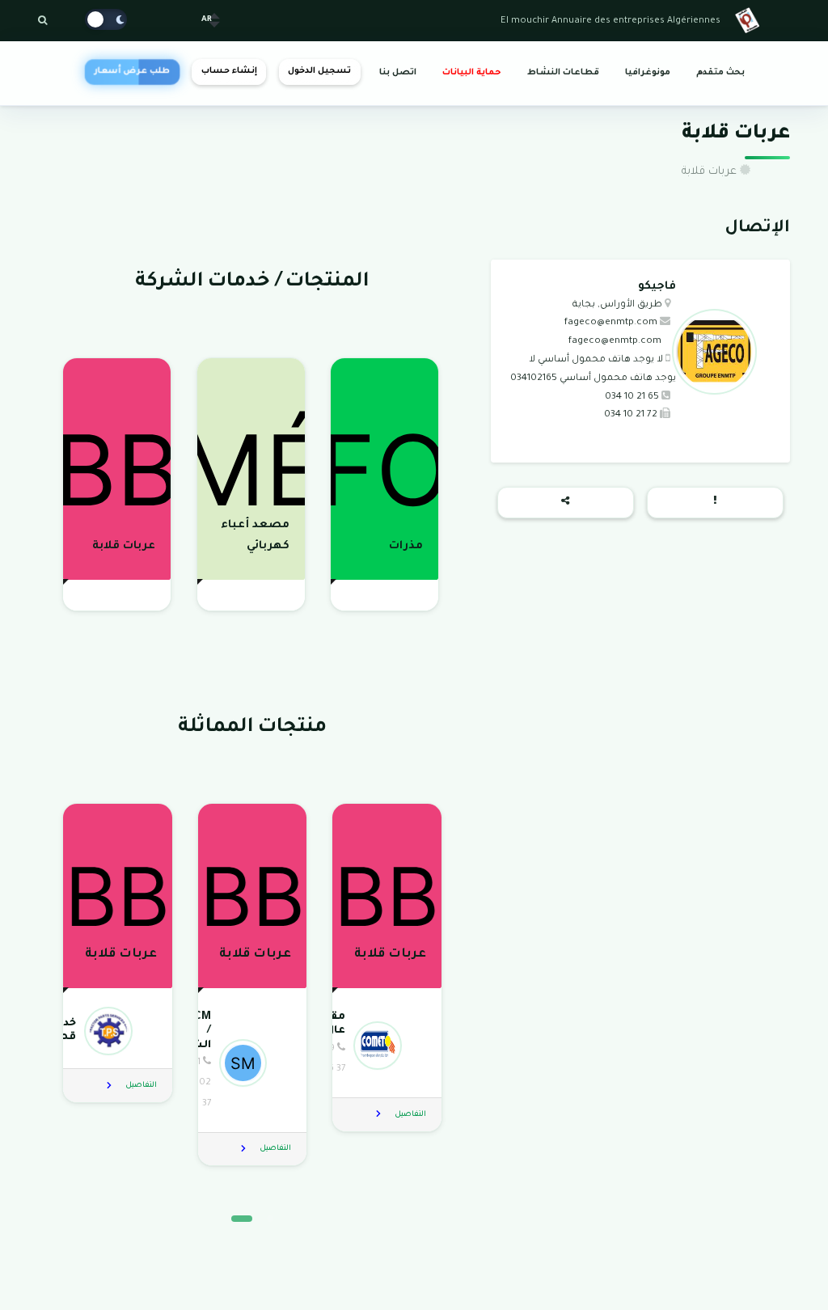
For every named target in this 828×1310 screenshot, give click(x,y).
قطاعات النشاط (563, 73)
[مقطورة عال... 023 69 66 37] (385, 1045)
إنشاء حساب (229, 71)
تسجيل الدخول (319, 71)
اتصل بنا (397, 73)
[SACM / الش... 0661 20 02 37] (250, 1062)
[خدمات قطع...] (116, 1031)
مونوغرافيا (647, 73)
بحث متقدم (720, 73)
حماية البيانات (471, 73)
